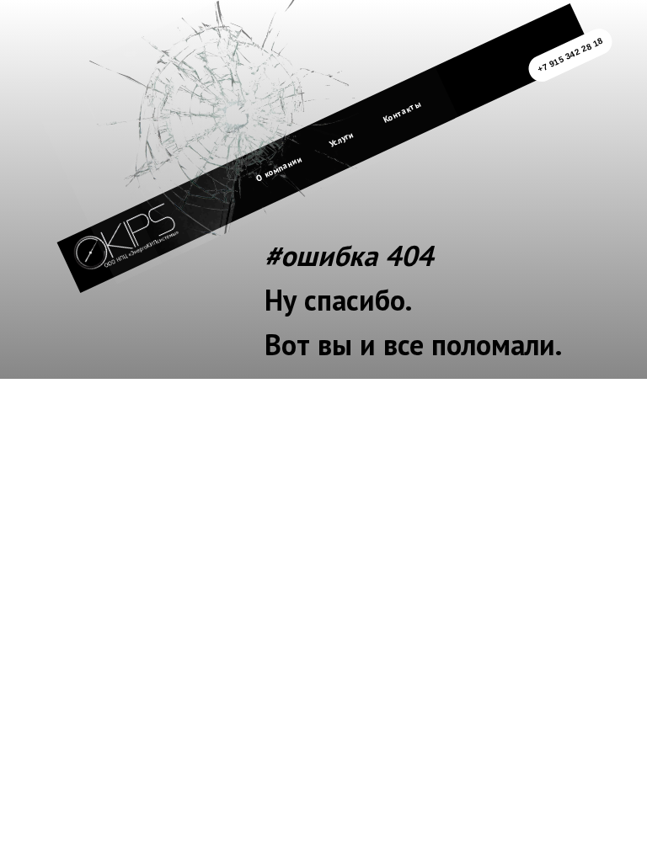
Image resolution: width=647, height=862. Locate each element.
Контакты (402, 111)
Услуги (342, 139)
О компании (278, 168)
